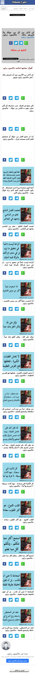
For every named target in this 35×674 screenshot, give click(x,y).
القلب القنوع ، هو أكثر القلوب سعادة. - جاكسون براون (18, 520)
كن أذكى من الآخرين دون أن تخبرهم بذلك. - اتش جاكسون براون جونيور (18, 75)
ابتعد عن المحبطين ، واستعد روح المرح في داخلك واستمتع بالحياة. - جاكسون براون (18, 628)
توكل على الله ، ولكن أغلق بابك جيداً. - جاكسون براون (18, 338)
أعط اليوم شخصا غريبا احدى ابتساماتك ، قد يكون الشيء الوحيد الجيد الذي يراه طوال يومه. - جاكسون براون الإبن (18, 190)
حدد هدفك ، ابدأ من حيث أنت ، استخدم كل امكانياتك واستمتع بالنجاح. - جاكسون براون (18, 410)
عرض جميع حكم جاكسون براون (17, 661)
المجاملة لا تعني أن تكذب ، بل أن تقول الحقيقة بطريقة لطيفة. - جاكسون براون (18, 592)
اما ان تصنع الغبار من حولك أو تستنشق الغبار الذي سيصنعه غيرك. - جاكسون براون (18, 137)
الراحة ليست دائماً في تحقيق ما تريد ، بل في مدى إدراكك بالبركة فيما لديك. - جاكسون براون (18, 264)
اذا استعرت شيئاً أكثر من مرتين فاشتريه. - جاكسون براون (18, 302)
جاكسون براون (27, 36)
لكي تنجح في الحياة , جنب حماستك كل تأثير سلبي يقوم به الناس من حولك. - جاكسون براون (18, 108)
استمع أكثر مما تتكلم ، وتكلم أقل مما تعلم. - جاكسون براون (18, 556)
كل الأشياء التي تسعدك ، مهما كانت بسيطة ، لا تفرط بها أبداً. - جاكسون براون (18, 484)
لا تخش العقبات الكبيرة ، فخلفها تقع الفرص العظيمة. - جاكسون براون (18, 374)
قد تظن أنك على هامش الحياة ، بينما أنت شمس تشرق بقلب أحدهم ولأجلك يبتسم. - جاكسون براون (18, 447)
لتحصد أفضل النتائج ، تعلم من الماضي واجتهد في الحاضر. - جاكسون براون (18, 227)
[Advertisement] (17, 22)
